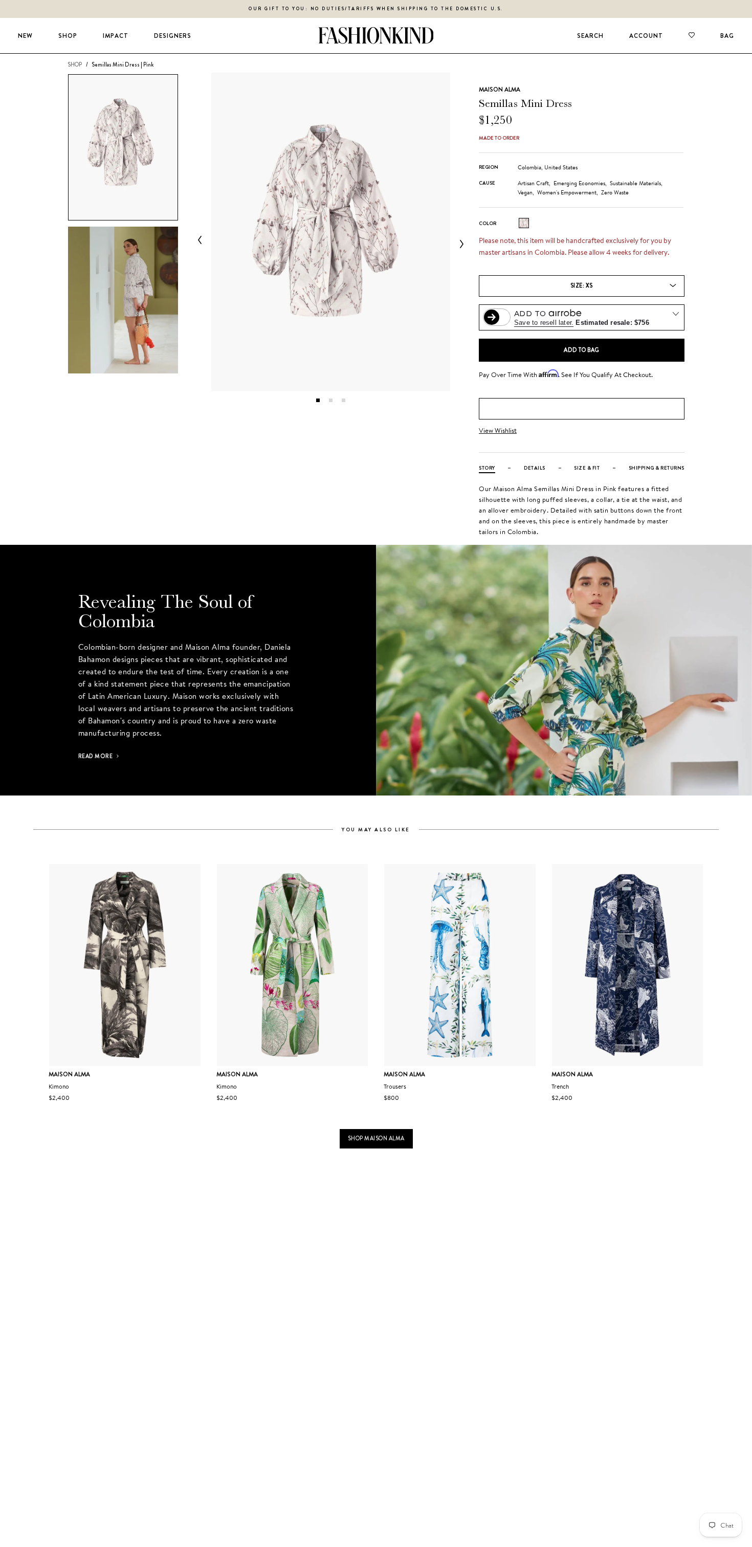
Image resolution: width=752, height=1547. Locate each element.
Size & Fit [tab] (587, 468)
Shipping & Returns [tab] (656, 468)
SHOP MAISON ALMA (376, 1138)
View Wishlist (498, 430)
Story (487, 468)
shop (75, 64)
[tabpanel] (330, 232)
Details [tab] (534, 468)
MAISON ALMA (499, 89)
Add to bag (581, 350)
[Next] (459, 244)
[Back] (202, 240)
